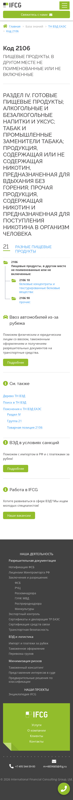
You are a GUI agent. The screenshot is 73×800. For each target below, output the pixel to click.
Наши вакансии (19, 515)
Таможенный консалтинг (26, 667)
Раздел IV (14, 414)
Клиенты (36, 736)
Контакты (36, 741)
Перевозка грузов (21, 654)
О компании (36, 730)
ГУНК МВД (22, 598)
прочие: (25, 302)
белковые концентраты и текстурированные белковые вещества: (39, 288)
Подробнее (15, 362)
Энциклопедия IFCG (22, 694)
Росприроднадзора (28, 603)
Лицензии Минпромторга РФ (29, 572)
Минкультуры (24, 609)
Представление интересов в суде (32, 673)
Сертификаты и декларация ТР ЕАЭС (34, 619)
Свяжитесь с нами (34, 14)
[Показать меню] (64, 5)
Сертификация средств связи (29, 624)
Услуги (37, 725)
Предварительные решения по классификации (31, 679)
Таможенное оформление (27, 648)
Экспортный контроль (24, 614)
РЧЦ (17, 588)
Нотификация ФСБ (21, 567)
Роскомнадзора (25, 593)
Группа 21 (14, 421)
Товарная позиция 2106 (25, 427)
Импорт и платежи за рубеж (28, 643)
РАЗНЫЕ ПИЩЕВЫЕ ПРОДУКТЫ (33, 249)
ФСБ (18, 583)
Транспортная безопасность (29, 630)
